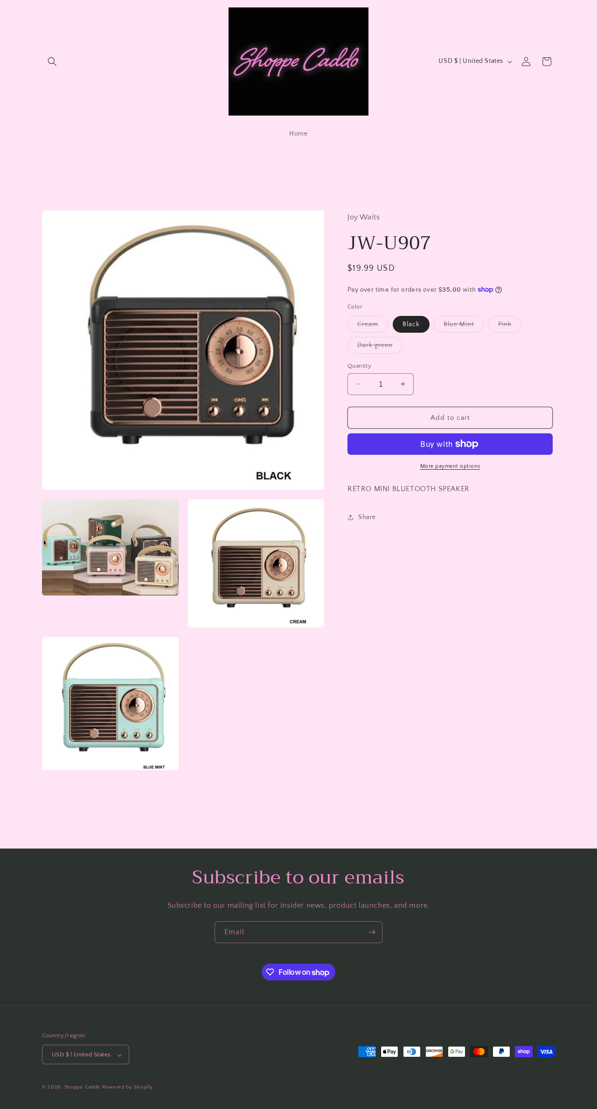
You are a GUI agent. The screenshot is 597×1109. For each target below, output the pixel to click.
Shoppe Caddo (82, 1087)
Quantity (359, 365)
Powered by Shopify (127, 1087)
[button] (52, 61)
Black (411, 324)
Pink (509, 326)
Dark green (380, 347)
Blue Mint (464, 326)
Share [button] (367, 517)
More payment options (450, 466)
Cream (372, 326)
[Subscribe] (371, 932)
